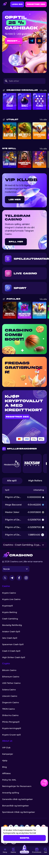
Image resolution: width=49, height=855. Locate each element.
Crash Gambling (10, 618)
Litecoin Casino (9, 696)
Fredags (17, 363)
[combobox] (15, 569)
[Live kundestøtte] (44, 783)
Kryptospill (7, 605)
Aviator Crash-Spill (11, 631)
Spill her (16, 242)
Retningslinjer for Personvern (16, 786)
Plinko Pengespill (10, 722)
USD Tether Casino (11, 683)
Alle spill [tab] (12, 480)
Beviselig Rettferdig (12, 625)
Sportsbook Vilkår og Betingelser (18, 812)
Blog (4, 767)
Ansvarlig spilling (10, 792)
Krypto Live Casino (11, 599)
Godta (24, 838)
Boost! (14, 339)
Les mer (15, 200)
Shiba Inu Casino (10, 715)
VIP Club (6, 747)
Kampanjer (7, 754)
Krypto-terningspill (11, 728)
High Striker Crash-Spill (13, 657)
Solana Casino (9, 689)
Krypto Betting (9, 612)
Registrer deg (36, 4)
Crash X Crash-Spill (11, 651)
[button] (5, 850)
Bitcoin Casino (9, 670)
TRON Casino (8, 709)
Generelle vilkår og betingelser (17, 799)
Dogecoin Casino (10, 702)
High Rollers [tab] (35, 480)
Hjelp (4, 760)
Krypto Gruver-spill (11, 735)
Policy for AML (9, 780)
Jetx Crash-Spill (9, 638)
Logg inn (17, 4)
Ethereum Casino (10, 676)
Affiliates (6, 773)
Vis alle (43, 90)
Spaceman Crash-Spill (13, 644)
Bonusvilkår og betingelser (15, 805)
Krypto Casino (9, 593)
